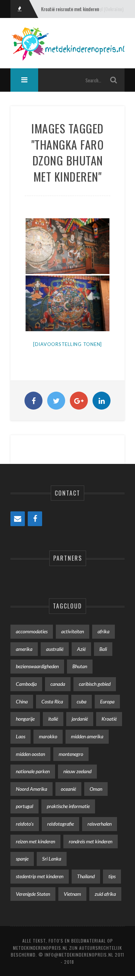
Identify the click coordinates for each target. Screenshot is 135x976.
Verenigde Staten (33, 894)
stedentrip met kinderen (39, 876)
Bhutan (79, 666)
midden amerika (87, 736)
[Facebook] (35, 518)
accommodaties (32, 631)
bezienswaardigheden (37, 666)
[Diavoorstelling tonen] (67, 344)
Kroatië (109, 719)
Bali (103, 649)
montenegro (71, 754)
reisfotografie (60, 824)
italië (53, 719)
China (22, 701)
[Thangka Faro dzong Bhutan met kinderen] (67, 303)
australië (54, 649)
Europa (107, 701)
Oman (96, 789)
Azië (81, 649)
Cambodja (26, 684)
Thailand (86, 876)
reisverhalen (99, 824)
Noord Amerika (31, 789)
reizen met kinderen (35, 841)
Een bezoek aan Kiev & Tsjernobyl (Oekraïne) (82, 9)
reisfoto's (24, 824)
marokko (48, 736)
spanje (22, 859)
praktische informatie (68, 806)
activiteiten (72, 631)
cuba (81, 701)
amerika (24, 649)
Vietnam (72, 894)
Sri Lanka (51, 859)
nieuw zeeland (77, 771)
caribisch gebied (95, 684)
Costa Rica (52, 701)
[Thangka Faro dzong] (67, 246)
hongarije (25, 719)
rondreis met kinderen (90, 841)
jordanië (80, 719)
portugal (24, 806)
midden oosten (30, 754)
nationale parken (33, 771)
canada (57, 684)
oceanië (68, 789)
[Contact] (17, 518)
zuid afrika (105, 894)
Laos (20, 736)
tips (112, 876)
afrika (103, 631)
